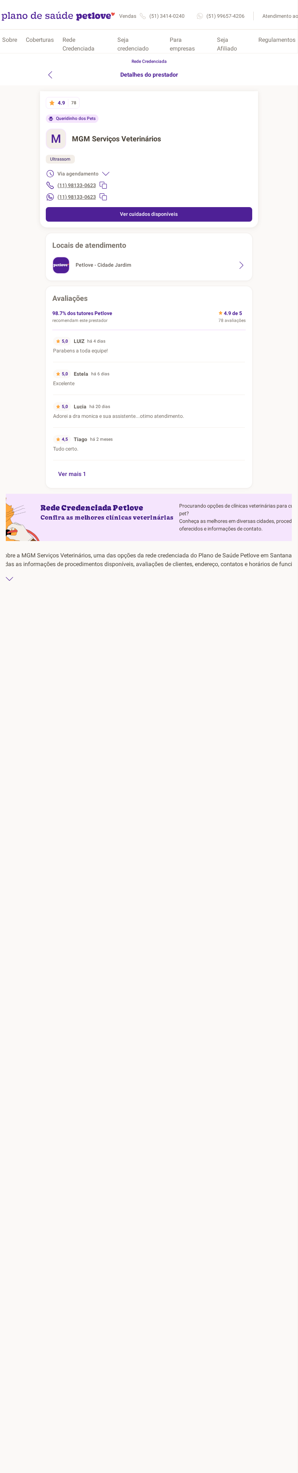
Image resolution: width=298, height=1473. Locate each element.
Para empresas (182, 44)
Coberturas (40, 39)
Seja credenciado (133, 44)
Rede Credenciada (78, 44)
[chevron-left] (50, 74)
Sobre (9, 39)
